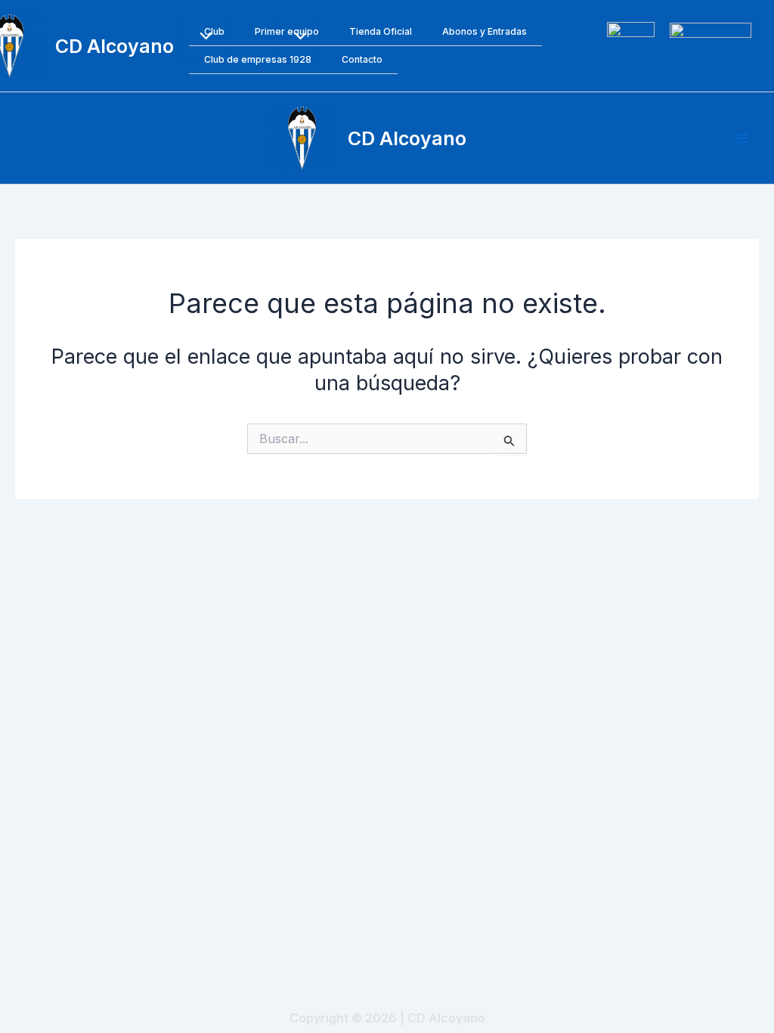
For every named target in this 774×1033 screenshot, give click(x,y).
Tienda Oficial (380, 31)
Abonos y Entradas (484, 31)
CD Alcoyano (114, 46)
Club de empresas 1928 (257, 59)
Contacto (362, 59)
